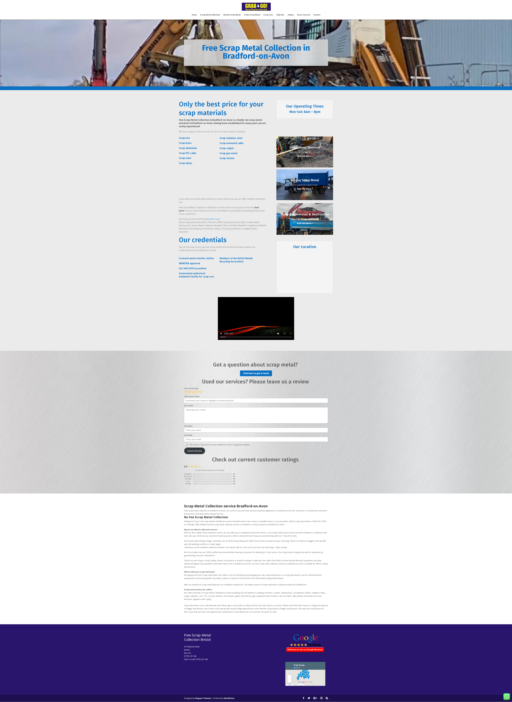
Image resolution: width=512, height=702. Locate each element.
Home (194, 15)
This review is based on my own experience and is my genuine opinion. (219, 444)
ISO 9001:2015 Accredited (192, 268)
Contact (316, 15)
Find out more (304, 156)
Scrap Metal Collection (210, 15)
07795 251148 (201, 659)
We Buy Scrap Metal (232, 15)
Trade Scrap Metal (252, 15)
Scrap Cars (268, 15)
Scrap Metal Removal (304, 147)
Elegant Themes (203, 698)
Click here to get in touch (256, 373)
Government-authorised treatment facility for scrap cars (196, 275)
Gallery (291, 15)
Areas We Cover (212, 219)
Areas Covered (303, 15)
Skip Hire (280, 15)
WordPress (229, 698)
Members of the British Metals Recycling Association (236, 260)
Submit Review (194, 450)
